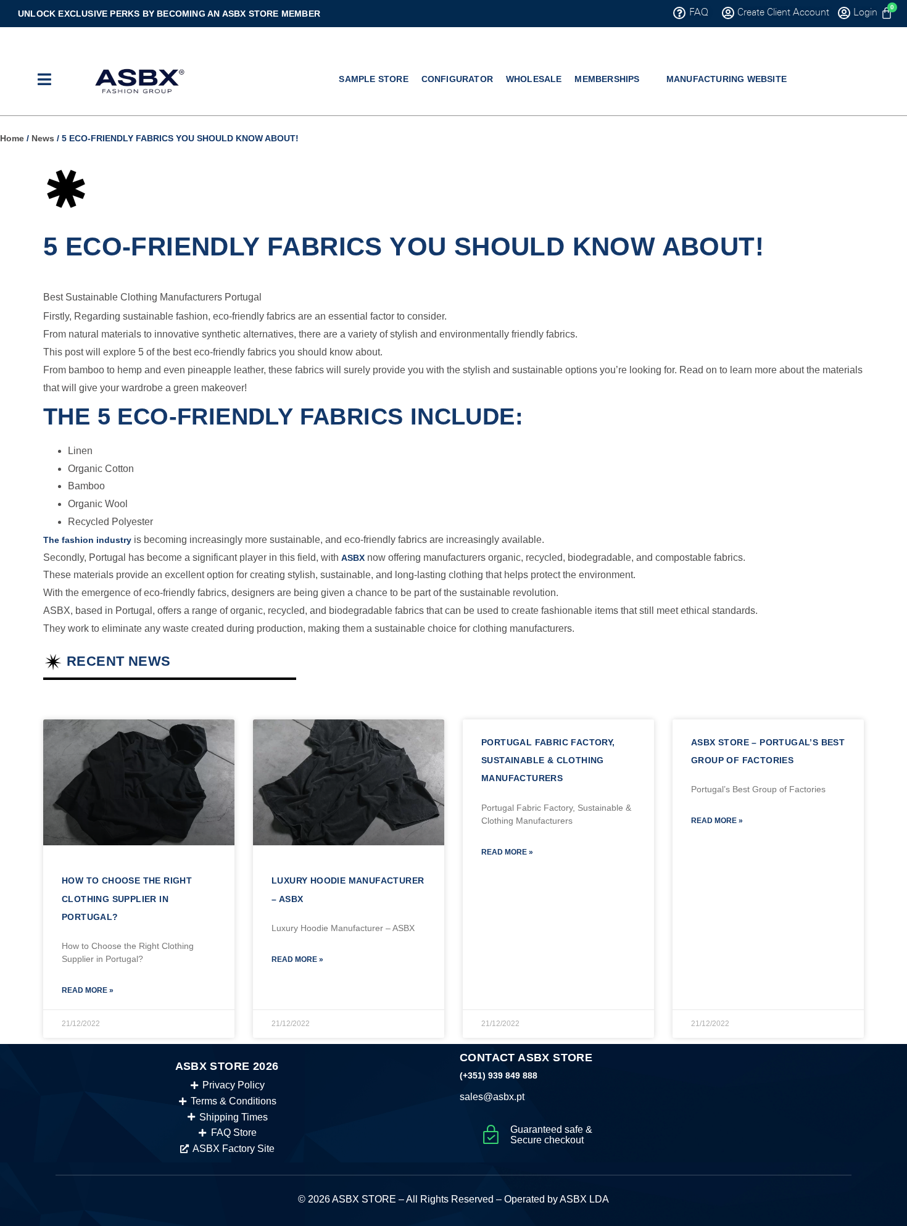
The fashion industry (87, 540)
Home (12, 138)
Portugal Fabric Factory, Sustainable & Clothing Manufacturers (548, 760)
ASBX (353, 558)
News (42, 138)
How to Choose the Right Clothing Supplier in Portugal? (127, 899)
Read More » (88, 990)
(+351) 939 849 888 (498, 1075)
